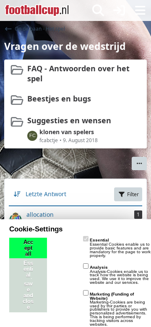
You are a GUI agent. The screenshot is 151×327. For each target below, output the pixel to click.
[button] (139, 163)
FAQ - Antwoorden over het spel (78, 73)
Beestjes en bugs (59, 98)
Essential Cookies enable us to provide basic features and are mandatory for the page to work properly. (120, 247)
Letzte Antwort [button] (46, 194)
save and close (28, 295)
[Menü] (140, 10)
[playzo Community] (37, 10)
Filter (133, 194)
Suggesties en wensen (69, 120)
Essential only (28, 275)
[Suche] (98, 10)
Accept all (28, 248)
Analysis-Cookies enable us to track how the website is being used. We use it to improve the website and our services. (119, 275)
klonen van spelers (66, 132)
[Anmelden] (119, 10)
